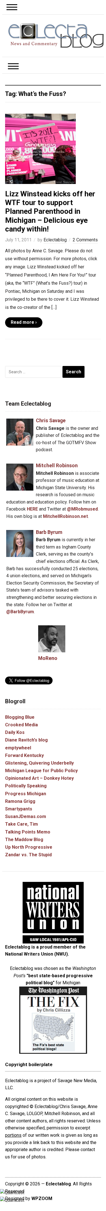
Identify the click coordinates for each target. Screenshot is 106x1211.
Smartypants (18, 809)
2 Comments (85, 239)
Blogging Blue (19, 717)
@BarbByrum (20, 611)
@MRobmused (82, 509)
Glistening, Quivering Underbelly (39, 763)
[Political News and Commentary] (56, 35)
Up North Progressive (28, 847)
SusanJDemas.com (25, 816)
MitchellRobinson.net (65, 516)
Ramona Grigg (20, 801)
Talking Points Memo (27, 832)
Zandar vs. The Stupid (28, 854)
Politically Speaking (26, 785)
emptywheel (18, 748)
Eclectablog (55, 239)
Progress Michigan (25, 793)
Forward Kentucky (24, 755)
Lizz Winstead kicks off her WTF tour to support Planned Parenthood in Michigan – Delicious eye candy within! (50, 211)
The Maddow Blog (24, 839)
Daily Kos (15, 732)
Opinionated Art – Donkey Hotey (39, 778)
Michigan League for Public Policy (41, 770)
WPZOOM (41, 1198)
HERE (32, 509)
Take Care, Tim (21, 824)
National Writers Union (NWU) (36, 954)
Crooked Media (21, 724)
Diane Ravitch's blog (26, 740)
